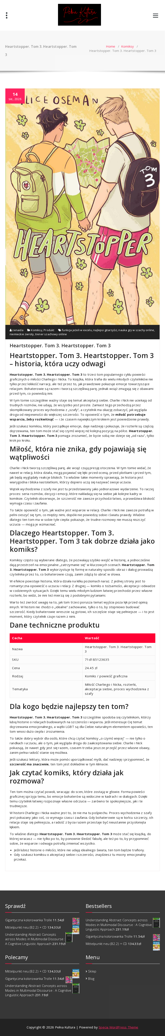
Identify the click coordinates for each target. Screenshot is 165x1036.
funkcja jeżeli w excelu (77, 330)
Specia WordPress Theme (118, 1027)
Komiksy (127, 46)
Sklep (92, 971)
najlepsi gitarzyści (105, 330)
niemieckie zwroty (22, 334)
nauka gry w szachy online (136, 330)
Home (110, 46)
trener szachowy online (51, 334)
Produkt (49, 330)
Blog (91, 978)
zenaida (17, 330)
